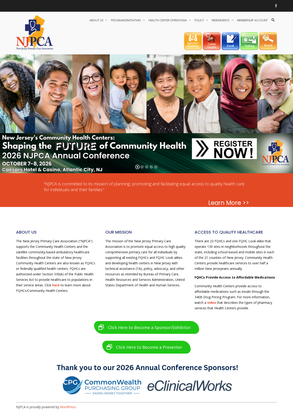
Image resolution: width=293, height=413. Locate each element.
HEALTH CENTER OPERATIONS (168, 20)
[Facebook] (276, 5)
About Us (96, 20)
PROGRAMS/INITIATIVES (126, 20)
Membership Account (252, 20)
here (56, 285)
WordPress (68, 407)
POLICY (199, 20)
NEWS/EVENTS (220, 20)
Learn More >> (228, 203)
